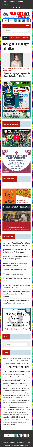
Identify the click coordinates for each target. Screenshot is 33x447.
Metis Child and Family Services (22, 395)
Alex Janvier (24, 361)
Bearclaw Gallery (18, 371)
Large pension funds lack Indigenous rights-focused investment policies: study (14, 264)
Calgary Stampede (19, 374)
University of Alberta (8, 424)
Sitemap (28, 442)
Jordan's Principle (10, 395)
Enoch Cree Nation (10, 388)
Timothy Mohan (15, 414)
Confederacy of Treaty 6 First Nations (12, 377)
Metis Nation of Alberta (11, 398)
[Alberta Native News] (16, 15)
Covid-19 (20, 380)
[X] (13, 7)
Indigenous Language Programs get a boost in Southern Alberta (16, 75)
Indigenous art (16, 390)
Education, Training (23, 68)
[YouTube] (19, 7)
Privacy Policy (20, 442)
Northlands (27, 410)
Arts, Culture (6, 68)
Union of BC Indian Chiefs (19, 422)
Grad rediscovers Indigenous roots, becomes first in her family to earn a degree (16, 286)
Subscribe (12, 1)
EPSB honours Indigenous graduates (12, 274)
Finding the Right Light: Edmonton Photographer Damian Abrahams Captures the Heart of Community (16, 293)
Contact (6, 4)
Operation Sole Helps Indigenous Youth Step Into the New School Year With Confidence (16, 251)
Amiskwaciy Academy (10, 363)
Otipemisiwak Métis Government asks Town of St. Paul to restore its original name (16, 257)
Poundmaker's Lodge (7, 414)
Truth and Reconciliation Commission (16, 419)
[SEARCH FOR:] (16, 30)
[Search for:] (16, 344)
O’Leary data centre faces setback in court (14, 270)
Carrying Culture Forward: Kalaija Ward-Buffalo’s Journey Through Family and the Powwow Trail (16, 244)
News (4, 70)
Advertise (20, 1)
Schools (9, 70)
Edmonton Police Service (9, 386)
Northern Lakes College (16, 410)
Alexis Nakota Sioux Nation (14, 360)
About (5, 1)
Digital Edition (8, 383)
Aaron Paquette (5, 358)
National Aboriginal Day (12, 400)
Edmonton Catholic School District (22, 383)
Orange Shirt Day (22, 412)
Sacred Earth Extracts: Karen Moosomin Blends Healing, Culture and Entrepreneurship (15, 301)
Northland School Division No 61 (10, 412)
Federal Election (20, 388)
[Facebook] (16, 7)
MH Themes (25, 445)
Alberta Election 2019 (15, 358)
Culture (14, 68)
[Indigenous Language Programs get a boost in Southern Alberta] (16, 66)
